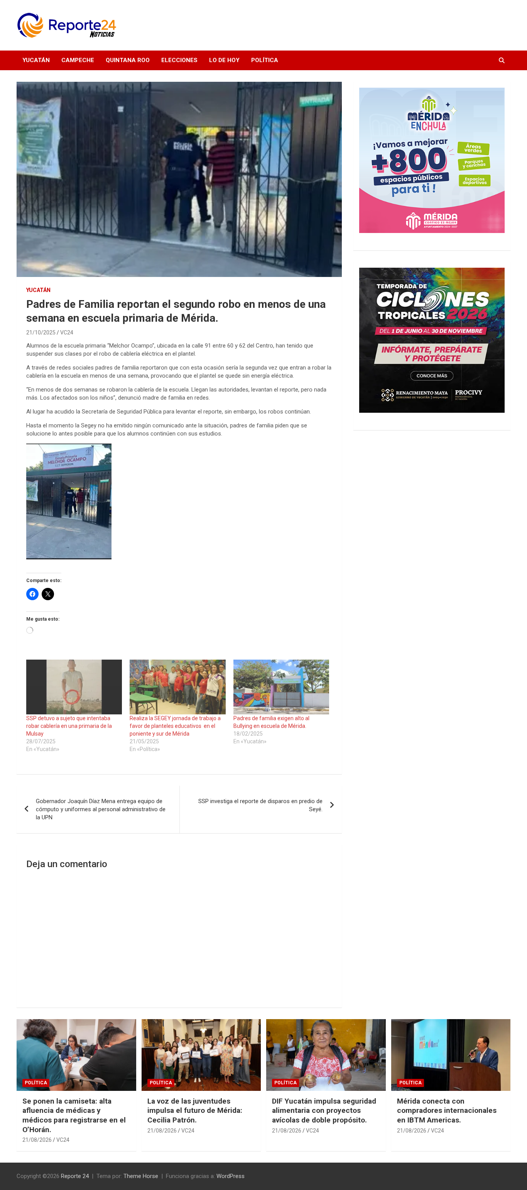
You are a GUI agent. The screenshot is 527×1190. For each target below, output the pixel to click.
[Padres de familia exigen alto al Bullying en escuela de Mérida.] (281, 687)
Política (264, 60)
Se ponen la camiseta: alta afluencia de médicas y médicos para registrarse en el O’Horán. (74, 1115)
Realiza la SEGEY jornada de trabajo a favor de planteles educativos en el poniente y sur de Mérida (175, 726)
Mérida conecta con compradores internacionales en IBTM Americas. (447, 1110)
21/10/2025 (41, 332)
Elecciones (179, 60)
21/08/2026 (37, 1140)
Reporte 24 (75, 1176)
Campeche (77, 60)
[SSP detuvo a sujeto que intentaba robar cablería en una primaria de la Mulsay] (74, 687)
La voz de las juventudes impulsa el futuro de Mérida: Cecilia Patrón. (194, 1110)
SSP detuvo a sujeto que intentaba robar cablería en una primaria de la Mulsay (69, 726)
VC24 (66, 332)
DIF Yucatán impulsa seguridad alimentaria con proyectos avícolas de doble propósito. (324, 1110)
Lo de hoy (224, 60)
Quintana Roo (128, 60)
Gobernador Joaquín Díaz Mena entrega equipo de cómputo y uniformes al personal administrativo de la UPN (101, 809)
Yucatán (36, 60)
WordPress (230, 1176)
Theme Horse (140, 1176)
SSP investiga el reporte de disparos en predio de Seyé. (260, 805)
